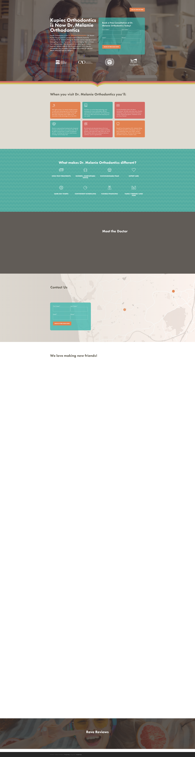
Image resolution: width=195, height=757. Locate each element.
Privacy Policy (67, 754)
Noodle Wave (79, 754)
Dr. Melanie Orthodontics (77, 35)
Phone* (124, 37)
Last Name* (125, 29)
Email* (104, 37)
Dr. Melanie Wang (124, 236)
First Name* (106, 29)
